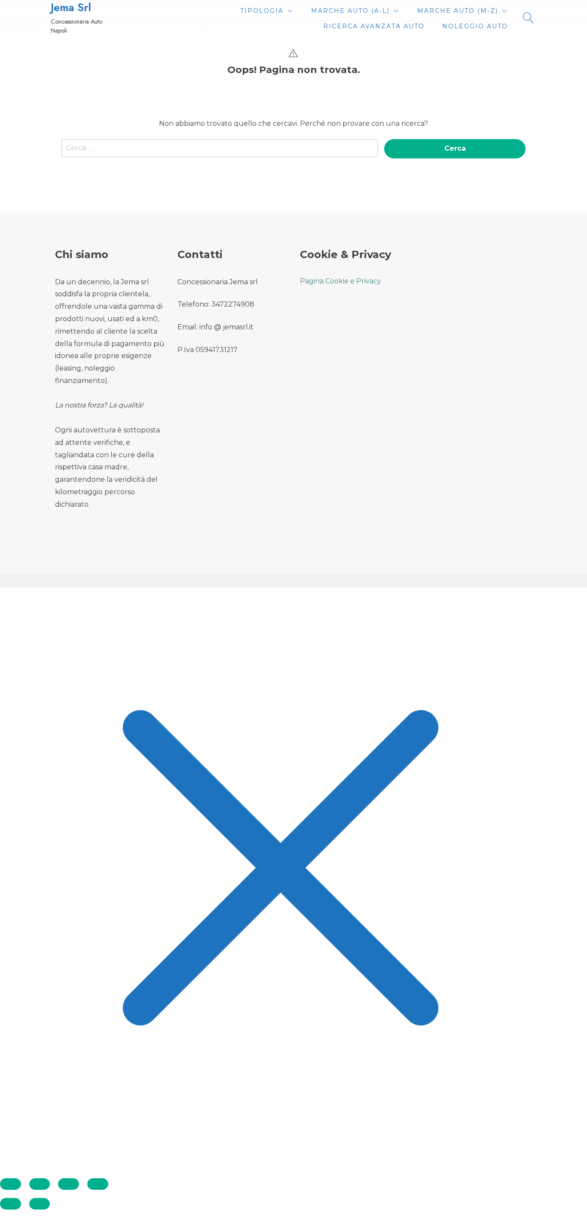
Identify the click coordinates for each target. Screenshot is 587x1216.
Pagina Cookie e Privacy (340, 281)
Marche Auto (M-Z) (457, 11)
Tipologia (262, 11)
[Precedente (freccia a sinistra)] (10, 1204)
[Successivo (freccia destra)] (39, 1204)
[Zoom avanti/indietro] (10, 1184)
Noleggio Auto (475, 26)
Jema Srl (71, 7)
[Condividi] (68, 1184)
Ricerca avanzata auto (374, 26)
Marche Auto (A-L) (350, 11)
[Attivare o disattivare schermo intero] (39, 1184)
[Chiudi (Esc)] (97, 1184)
